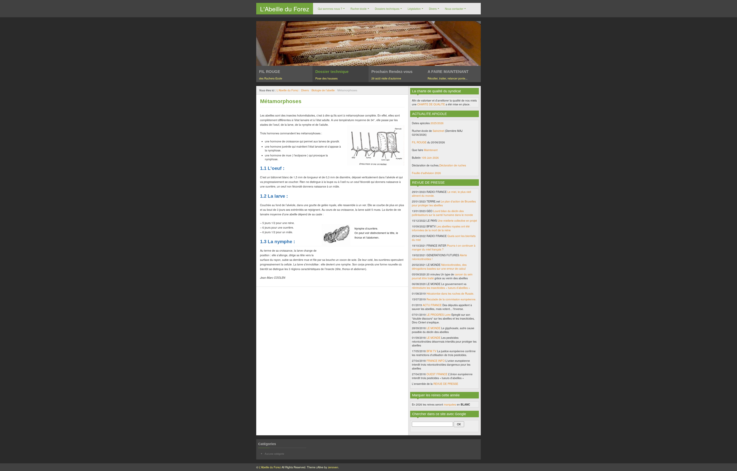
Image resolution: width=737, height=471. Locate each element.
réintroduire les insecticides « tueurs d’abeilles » (441, 288)
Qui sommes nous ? (330, 9)
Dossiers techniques (387, 9)
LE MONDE (433, 328)
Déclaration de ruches (452, 165)
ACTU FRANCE (432, 305)
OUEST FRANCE (436, 374)
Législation (414, 9)
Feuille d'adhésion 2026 (426, 173)
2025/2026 (437, 123)
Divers (433, 9)
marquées (450, 404)
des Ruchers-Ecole (270, 78)
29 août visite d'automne (386, 78)
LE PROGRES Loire (438, 314)
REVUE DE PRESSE (445, 384)
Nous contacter (454, 9)
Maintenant (431, 150)
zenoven (333, 467)
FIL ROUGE (419, 142)
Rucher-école (358, 9)
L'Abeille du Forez (284, 8)
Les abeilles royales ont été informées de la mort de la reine (441, 228)
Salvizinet (438, 131)
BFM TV (431, 351)
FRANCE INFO (435, 361)
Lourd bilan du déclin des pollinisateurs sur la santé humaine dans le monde (442, 213)
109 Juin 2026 (430, 157)
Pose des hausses (326, 78)
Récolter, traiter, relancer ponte (446, 78)
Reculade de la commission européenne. (451, 299)
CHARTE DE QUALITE (431, 104)
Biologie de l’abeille (323, 90)
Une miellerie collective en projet (457, 220)
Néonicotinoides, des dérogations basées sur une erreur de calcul (439, 266)
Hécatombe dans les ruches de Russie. (450, 293)
